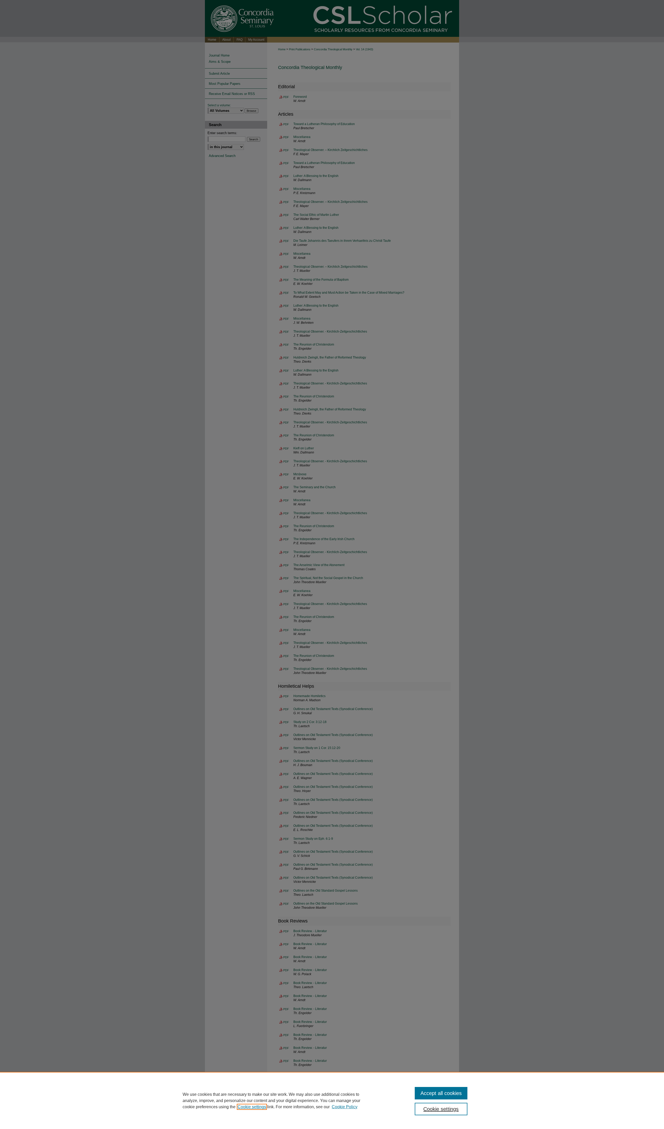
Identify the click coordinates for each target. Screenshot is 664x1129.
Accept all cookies (441, 1093)
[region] (332, 1100)
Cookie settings (252, 1107)
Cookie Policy (344, 1107)
